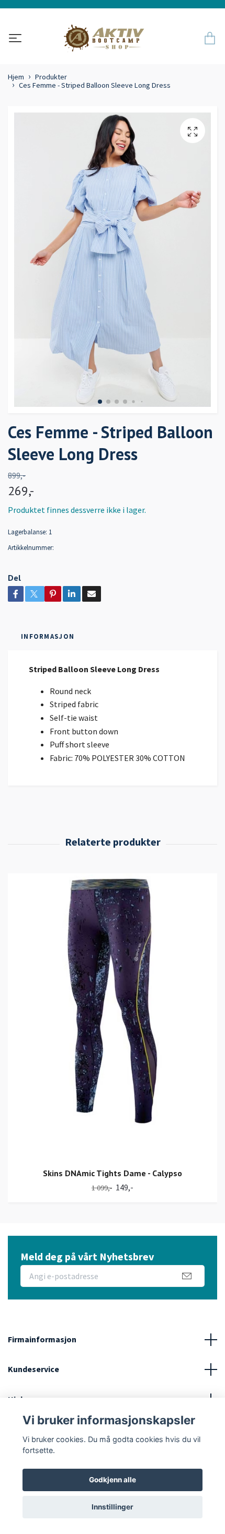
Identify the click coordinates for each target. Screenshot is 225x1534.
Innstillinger (112, 1507)
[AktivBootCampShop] (111, 39)
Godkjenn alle (112, 1480)
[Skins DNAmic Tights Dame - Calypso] (112, 1016)
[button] (100, 402)
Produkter (51, 76)
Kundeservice (33, 1369)
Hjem (16, 76)
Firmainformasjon (42, 1339)
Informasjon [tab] (47, 636)
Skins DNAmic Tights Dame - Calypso (112, 1173)
